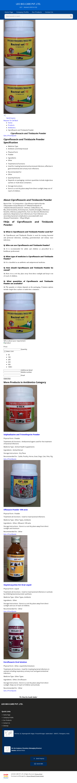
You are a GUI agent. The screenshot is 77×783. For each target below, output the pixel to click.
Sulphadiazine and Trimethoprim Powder (22, 434)
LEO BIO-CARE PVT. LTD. (28, 5)
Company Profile (22, 12)
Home (10, 123)
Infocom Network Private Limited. (35, 776)
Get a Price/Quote (10, 136)
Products (11, 125)
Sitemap (5, 726)
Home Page (9, 12)
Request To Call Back (11, 120)
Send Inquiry (10, 118)
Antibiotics (11, 128)
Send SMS (40, 764)
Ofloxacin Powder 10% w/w (16, 510)
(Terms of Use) (38, 774)
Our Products (37, 12)
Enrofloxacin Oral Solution (15, 662)
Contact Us (49, 12)
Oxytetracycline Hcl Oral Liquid (17, 585)
